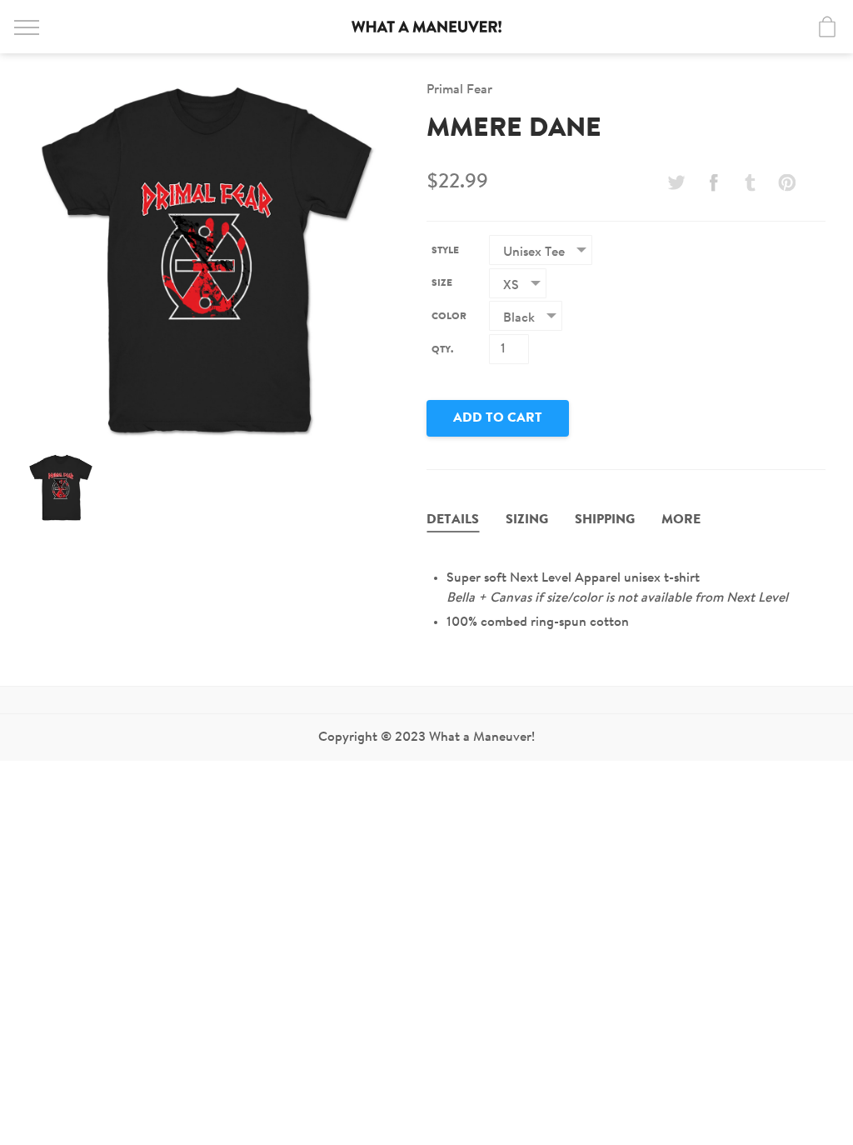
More (681, 520)
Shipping (605, 520)
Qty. (442, 350)
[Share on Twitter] (676, 183)
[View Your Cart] (827, 27)
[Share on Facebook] (713, 183)
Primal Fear (459, 90)
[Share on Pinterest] (787, 183)
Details (452, 520)
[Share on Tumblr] (751, 183)
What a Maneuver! (426, 27)
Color (448, 317)
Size (441, 283)
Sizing (527, 520)
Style (445, 251)
